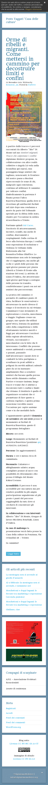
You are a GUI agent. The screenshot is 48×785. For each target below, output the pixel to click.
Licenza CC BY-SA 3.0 (24, 759)
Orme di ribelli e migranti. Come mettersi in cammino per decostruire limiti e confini (23, 59)
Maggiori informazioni (33, 9)
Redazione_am (12, 85)
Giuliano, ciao (13, 609)
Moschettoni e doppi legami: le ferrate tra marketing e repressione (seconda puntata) (24, 593)
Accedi (9, 713)
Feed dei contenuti (15, 718)
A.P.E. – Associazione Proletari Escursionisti (21, 681)
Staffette (32, 85)
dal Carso (28, 225)
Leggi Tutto (13, 554)
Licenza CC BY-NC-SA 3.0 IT (24, 743)
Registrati (11, 708)
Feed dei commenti (15, 722)
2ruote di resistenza (16, 688)
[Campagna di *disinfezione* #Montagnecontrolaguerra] (24, 655)
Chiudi (45, 2)
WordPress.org (13, 727)
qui (39, 442)
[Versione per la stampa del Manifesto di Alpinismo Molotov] (24, 634)
